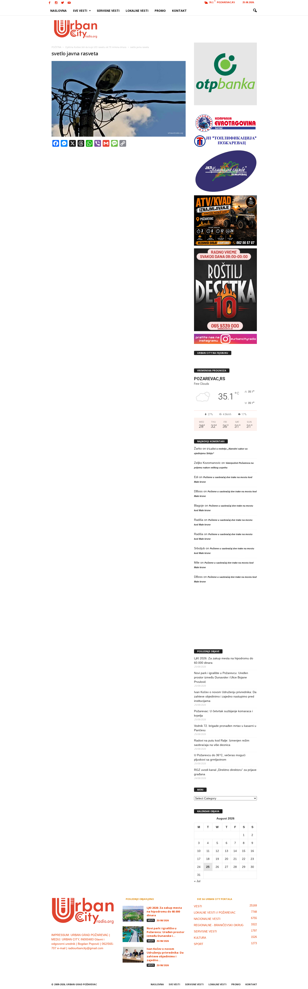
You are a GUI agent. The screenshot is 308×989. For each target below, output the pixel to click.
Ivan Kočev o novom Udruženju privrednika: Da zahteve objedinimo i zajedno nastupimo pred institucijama (225, 696)
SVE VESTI (80, 11)
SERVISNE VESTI (108, 11)
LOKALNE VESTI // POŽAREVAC (215, 912)
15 (243, 851)
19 (217, 859)
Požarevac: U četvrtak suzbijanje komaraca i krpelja (223, 713)
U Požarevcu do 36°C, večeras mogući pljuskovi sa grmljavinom (219, 757)
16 (252, 851)
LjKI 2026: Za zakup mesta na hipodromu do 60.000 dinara (223, 660)
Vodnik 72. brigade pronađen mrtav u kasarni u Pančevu (225, 728)
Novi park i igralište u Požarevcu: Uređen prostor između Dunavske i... (165, 932)
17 (199, 859)
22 (243, 859)
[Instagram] (56, 3)
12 (217, 851)
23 (252, 859)
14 (235, 851)
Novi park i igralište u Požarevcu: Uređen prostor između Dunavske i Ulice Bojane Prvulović (221, 677)
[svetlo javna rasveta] (119, 99)
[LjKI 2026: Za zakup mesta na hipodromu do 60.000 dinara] (133, 914)
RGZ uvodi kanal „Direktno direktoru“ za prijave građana (225, 772)
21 (235, 859)
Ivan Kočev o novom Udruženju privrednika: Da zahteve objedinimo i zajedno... (165, 954)
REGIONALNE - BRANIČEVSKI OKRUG (218, 925)
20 (226, 859)
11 (208, 851)
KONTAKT (179, 11)
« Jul (197, 881)
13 (226, 851)
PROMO (160, 11)
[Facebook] (49, 3)
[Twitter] (62, 3)
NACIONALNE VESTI (207, 918)
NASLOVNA (58, 11)
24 (199, 866)
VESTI (151, 920)
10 (199, 851)
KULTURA (200, 937)
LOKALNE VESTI (137, 11)
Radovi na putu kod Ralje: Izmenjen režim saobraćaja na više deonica (221, 743)
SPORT (198, 944)
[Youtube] (69, 3)
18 (208, 859)
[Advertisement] (185, 28)
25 (208, 866)
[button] (254, 10)
